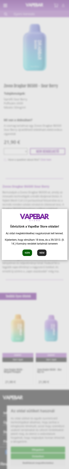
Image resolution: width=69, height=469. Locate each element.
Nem (41, 252)
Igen (27, 252)
